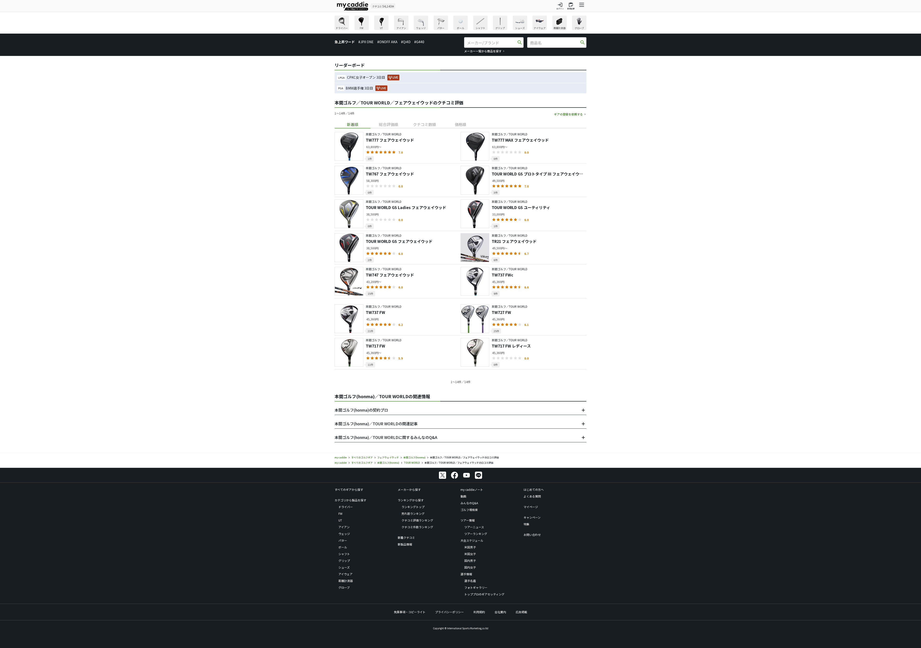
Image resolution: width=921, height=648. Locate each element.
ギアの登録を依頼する (568, 114)
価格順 (460, 124)
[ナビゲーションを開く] (581, 6)
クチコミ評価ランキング (417, 520)
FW (340, 513)
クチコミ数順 (424, 124)
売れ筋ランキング (413, 513)
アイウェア (345, 574)
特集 (526, 524)
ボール (342, 547)
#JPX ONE (366, 41)
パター (342, 540)
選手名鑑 (470, 581)
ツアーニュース (474, 527)
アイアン (344, 527)
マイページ (531, 507)
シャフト (344, 554)
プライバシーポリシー (449, 612)
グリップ (344, 560)
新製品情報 (405, 544)
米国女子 (470, 554)
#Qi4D (406, 41)
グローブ (344, 587)
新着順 (352, 124)
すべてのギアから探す (349, 489)
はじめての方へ (534, 489)
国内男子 (470, 560)
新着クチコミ (406, 537)
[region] (460, 23)
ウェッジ (344, 534)
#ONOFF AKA (387, 41)
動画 (463, 496)
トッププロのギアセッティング (484, 594)
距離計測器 (345, 581)
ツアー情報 (467, 520)
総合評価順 (388, 124)
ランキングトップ (413, 507)
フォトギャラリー (475, 587)
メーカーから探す (409, 489)
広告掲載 (521, 612)
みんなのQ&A (469, 503)
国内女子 (470, 567)
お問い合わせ (532, 535)
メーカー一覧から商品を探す (483, 51)
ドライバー (345, 507)
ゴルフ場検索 (469, 510)
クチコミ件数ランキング (417, 527)
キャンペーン (532, 517)
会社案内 (500, 612)
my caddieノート (471, 489)
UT (340, 520)
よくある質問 (532, 496)
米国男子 (470, 547)
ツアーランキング (475, 534)
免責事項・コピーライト (409, 612)
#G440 (419, 41)
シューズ (344, 567)
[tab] (353, 124)
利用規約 (479, 612)
